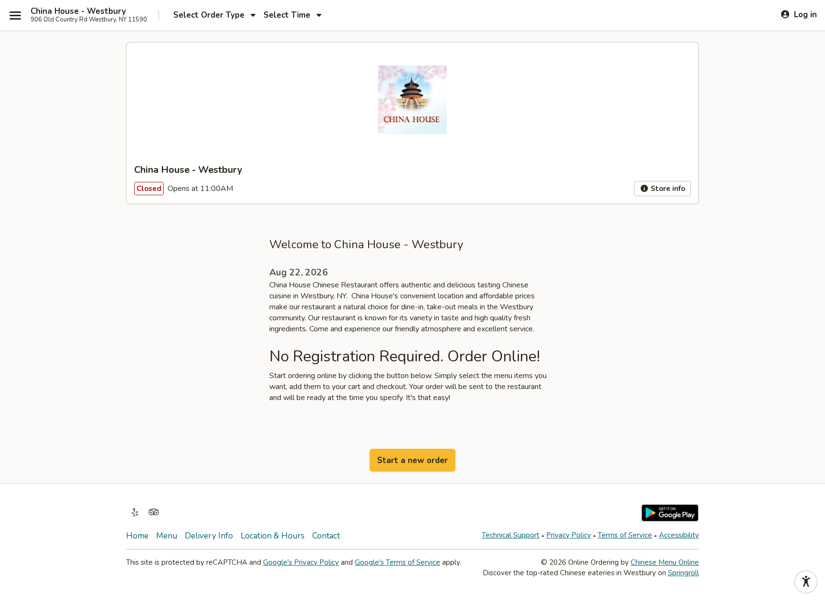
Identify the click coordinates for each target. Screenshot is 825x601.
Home (137, 535)
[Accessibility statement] (805, 581)
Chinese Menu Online (665, 562)
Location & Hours (273, 535)
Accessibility (679, 535)
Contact (326, 535)
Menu (166, 535)
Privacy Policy (568, 535)
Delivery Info (209, 535)
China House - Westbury (78, 11)
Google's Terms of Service (397, 562)
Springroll (683, 573)
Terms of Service (625, 535)
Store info (667, 188)
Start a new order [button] (412, 460)
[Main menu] (15, 15)
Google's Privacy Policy (301, 562)
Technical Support (510, 535)
